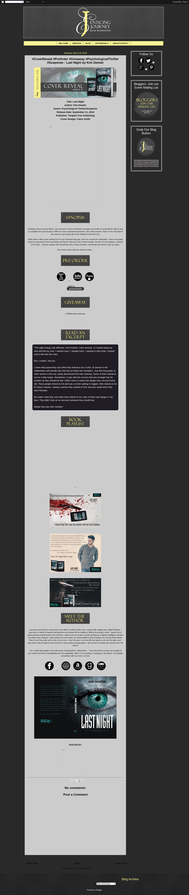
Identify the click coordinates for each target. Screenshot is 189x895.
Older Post (121, 863)
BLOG (88, 43)
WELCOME (63, 43)
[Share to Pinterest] (81, 781)
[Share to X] (77, 781)
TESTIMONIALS (102, 43)
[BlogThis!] (74, 781)
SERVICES (76, 43)
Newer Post (32, 863)
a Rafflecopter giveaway (75, 314)
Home (77, 863)
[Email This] (72, 781)
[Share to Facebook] (79, 781)
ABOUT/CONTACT (120, 43)
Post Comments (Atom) (81, 868)
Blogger (99, 890)
